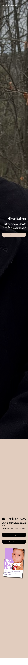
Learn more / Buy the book (14, 535)
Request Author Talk (14, 541)
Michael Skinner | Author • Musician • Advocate (10, 5)
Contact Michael (14, 234)
